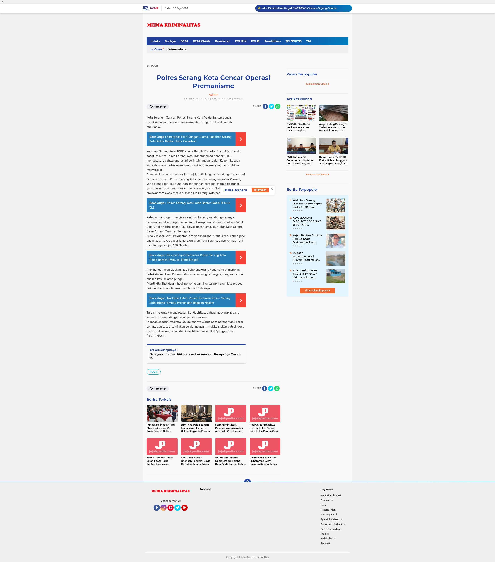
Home (154, 8)
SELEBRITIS (293, 41)
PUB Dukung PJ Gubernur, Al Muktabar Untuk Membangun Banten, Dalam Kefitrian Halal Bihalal (301, 160)
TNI (308, 41)
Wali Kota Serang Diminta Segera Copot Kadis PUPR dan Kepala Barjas (307, 203)
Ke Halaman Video (317, 83)
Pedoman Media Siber (333, 524)
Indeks (155, 41)
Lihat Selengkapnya (317, 290)
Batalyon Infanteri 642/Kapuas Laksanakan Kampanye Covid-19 (195, 356)
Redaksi (325, 543)
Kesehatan (222, 41)
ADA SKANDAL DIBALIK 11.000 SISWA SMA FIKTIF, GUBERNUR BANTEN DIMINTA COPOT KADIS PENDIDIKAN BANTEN (307, 221)
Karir (323, 505)
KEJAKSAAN (201, 41)
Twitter (179, 512)
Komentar (159, 106)
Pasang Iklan (328, 509)
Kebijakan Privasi (331, 495)
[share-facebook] (265, 106)
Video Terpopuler (302, 74)
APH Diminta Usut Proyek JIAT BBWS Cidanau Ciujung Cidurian (299, 8)
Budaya (170, 41)
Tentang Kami (329, 514)
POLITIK (240, 41)
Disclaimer (327, 500)
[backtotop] (247, 482)
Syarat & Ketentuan (332, 519)
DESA (184, 41)
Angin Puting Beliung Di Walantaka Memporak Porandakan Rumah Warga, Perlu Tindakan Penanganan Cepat (333, 127)
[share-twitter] (271, 106)
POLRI (255, 41)
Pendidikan (272, 41)
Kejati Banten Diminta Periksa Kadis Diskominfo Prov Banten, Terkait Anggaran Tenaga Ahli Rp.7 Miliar (307, 239)
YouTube (187, 512)
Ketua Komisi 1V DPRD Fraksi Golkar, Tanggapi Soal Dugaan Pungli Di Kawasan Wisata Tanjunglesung (333, 160)
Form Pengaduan (331, 529)
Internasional (177, 49)
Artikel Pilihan (299, 99)
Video (158, 49)
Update (261, 190)
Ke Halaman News (317, 174)
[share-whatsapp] (277, 106)
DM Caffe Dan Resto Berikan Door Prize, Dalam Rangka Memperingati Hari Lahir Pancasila (301, 127)
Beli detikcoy (328, 538)
